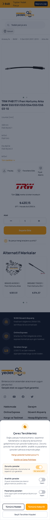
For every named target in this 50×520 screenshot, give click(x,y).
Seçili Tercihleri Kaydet (25, 514)
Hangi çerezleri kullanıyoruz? (24, 455)
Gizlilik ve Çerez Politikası (25, 459)
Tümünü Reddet (13, 506)
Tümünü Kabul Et (36, 506)
